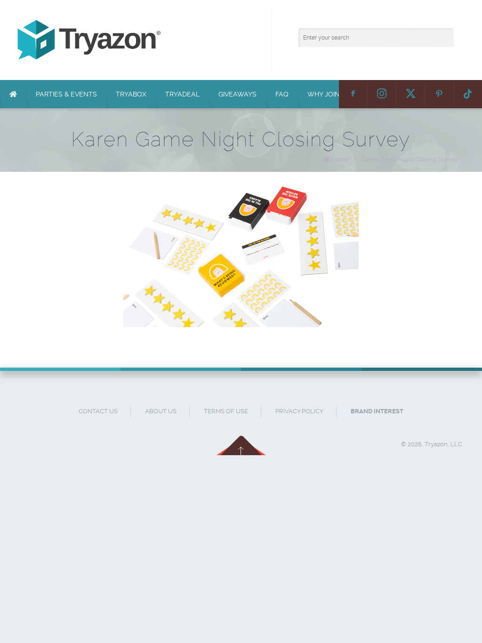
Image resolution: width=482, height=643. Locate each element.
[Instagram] (382, 94)
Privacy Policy (299, 411)
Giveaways (237, 94)
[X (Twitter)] (410, 94)
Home (340, 159)
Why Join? (325, 94)
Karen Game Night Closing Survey (410, 159)
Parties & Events (66, 94)
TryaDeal (182, 94)
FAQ (282, 94)
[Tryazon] (245, 40)
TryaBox (131, 94)
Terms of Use (226, 411)
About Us (161, 411)
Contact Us (98, 411)
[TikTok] (468, 94)
